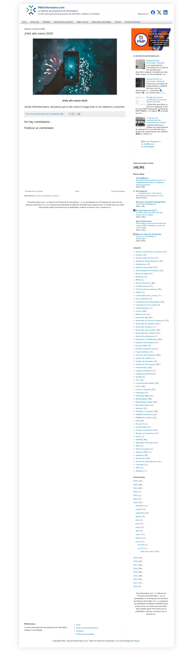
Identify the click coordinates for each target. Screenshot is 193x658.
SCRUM (139, 440)
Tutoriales (140, 465)
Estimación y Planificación (147, 339)
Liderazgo (140, 393)
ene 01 (141, 548)
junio (137, 523)
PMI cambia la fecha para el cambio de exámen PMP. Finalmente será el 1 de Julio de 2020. (151, 225)
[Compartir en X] (76, 114)
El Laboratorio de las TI (146, 210)
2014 (135, 576)
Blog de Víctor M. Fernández (148, 234)
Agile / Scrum (82, 22)
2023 (135, 492)
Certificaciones (142, 286)
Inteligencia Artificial (144, 374)
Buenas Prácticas (143, 283)
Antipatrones (141, 264)
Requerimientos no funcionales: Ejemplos (155, 80)
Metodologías (141, 399)
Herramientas (141, 367)
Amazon (139, 255)
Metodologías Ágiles (144, 402)
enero (138, 542)
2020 (135, 502)
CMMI (138, 292)
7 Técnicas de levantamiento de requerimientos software (156, 120)
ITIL (137, 380)
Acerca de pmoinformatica (87, 628)
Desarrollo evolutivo (144, 327)
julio (137, 520)
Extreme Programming (145, 349)
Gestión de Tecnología (145, 364)
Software (140, 455)
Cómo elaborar (142, 299)
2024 (135, 488)
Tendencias (141, 458)
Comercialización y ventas (147, 295)
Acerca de (34, 22)
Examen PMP (141, 346)
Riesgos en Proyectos (145, 433)
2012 (135, 583)
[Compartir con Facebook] (79, 114)
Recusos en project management (151, 202)
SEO (138, 446)
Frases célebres (143, 352)
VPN (138, 468)
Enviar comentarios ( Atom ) (47, 196)
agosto (138, 516)
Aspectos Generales (144, 267)
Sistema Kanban (143, 449)
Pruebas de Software (145, 430)
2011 (135, 586)
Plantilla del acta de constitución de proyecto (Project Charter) (156, 99)
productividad (141, 427)
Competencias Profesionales (148, 302)
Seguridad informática (145, 443)
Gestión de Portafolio (145, 361)
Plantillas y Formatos (144, 411)
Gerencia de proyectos (63, 22)
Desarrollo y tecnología (101, 22)
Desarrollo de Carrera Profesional (150, 320)
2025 (135, 485)
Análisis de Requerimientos (147, 261)
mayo (138, 527)
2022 (135, 495)
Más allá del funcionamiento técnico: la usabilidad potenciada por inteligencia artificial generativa (151, 182)
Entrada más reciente (34, 191)
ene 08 (141, 545)
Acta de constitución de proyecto (149, 252)
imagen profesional (144, 371)
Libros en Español (143, 389)
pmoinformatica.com (42, 114)
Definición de (141, 314)
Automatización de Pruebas (147, 270)
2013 (135, 579)
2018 (135, 561)
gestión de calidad (143, 358)
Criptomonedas (142, 308)
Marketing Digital (143, 396)
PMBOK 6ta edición (144, 418)
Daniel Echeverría (144, 221)
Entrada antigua (118, 191)
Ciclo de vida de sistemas (146, 289)
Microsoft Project (143, 405)
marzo (138, 534)
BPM (138, 280)
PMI (137, 421)
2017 (135, 565)
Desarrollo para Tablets (145, 333)
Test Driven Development (146, 461)
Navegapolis (141, 191)
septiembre (140, 513)
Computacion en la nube (146, 305)
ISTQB (139, 377)
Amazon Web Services (145, 258)
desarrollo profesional (145, 336)
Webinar (139, 471)
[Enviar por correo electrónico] (70, 114)
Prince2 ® (140, 424)
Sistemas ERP (142, 452)
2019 (135, 558)
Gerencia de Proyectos (145, 355)
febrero (138, 538)
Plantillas (46, 22)
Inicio (24, 22)
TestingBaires (142, 178)
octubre (138, 509)
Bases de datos (142, 273)
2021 (135, 499)
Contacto (80, 631)
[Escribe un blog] (73, 114)
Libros (138, 386)
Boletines (140, 277)
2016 (135, 568)
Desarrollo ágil (142, 317)
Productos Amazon (132, 22)
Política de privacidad (85, 634)
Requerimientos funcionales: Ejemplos (155, 61)
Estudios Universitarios (145, 342)
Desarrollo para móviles (146, 330)
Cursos (118, 22)
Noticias (139, 408)
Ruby (138, 436)
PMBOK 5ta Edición (144, 414)
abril (137, 531)
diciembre (139, 506)
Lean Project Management (146, 204)
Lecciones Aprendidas (145, 383)
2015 (135, 572)
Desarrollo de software (145, 324)
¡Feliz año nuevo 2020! (149, 551)
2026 (135, 481)
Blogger (137, 641)
